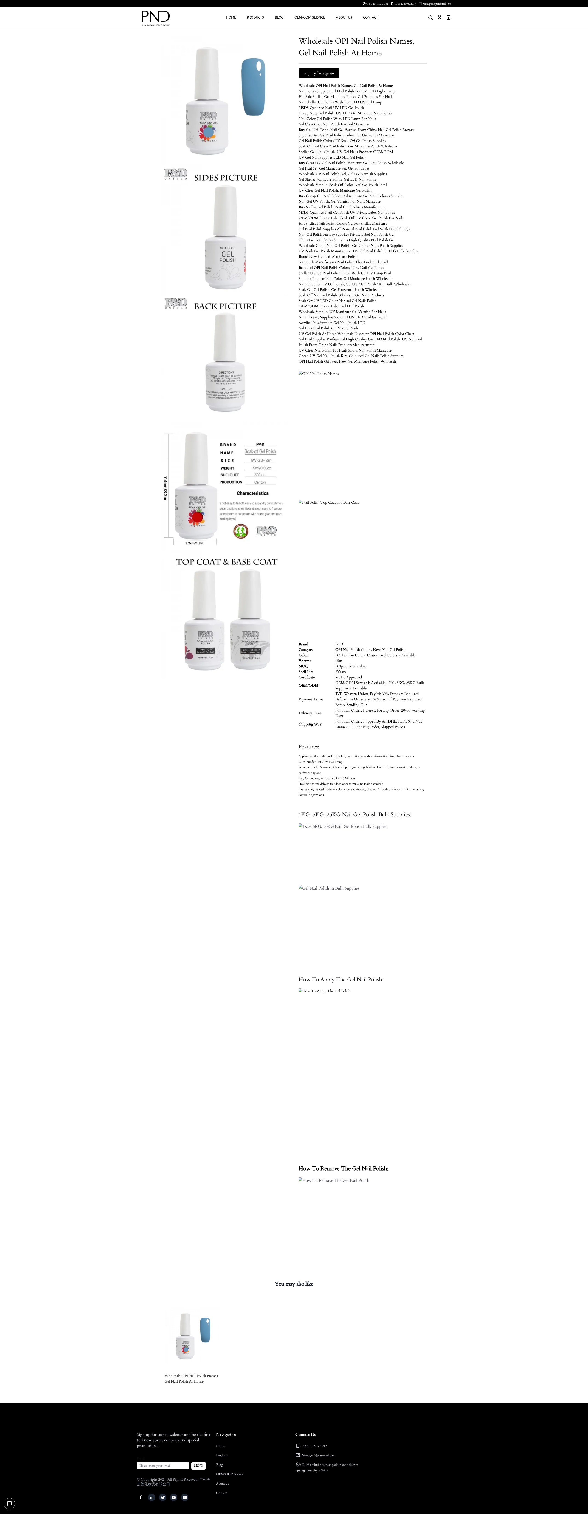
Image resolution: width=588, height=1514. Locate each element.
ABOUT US (344, 17)
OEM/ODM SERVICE (309, 17)
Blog (219, 1465)
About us (222, 1483)
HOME (231, 17)
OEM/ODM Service (230, 1474)
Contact (221, 1493)
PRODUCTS (255, 17)
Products (222, 1455)
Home (220, 1446)
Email (141, 1459)
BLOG (279, 17)
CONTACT (370, 17)
